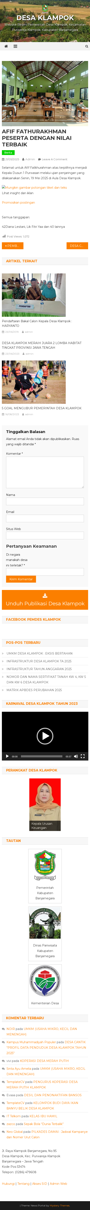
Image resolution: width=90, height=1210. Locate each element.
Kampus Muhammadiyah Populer (31, 1042)
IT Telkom (13, 1116)
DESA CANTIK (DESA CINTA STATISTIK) (79, 246)
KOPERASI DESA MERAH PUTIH (44, 1061)
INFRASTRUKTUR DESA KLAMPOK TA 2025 (38, 661)
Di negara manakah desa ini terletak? (16, 560)
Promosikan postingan (18, 202)
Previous (34, 803)
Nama (10, 495)
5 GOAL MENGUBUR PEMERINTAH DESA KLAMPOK (41, 408)
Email (10, 512)
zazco (10, 1124)
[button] (45, 736)
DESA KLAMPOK (45, 18)
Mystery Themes (59, 1205)
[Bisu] (76, 756)
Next (55, 803)
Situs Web (13, 529)
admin (30, 159)
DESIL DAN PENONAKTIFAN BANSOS (53, 1095)
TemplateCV (15, 1082)
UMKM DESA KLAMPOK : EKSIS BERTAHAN (39, 653)
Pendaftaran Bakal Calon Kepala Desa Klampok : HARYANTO (37, 323)
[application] (45, 736)
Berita (8, 152)
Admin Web (58, 1184)
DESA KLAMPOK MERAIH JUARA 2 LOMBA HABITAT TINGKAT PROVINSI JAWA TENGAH (41, 345)
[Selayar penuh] (83, 756)
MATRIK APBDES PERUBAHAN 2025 (34, 690)
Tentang (23, 1184)
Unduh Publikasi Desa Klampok (45, 603)
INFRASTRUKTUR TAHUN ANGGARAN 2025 (39, 669)
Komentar (14, 454)
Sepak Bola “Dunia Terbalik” (44, 1124)
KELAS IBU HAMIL (43, 1116)
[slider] (42, 756)
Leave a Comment (54, 159)
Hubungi (8, 1184)
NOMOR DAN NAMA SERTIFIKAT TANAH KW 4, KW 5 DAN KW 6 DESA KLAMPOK (46, 679)
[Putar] (7, 756)
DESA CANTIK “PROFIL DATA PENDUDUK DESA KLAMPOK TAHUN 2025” (46, 1047)
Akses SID (39, 1184)
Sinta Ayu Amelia (18, 1069)
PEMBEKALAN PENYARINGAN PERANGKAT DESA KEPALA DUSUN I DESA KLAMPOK (15, 246)
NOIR (10, 1029)
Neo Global (14, 1132)
